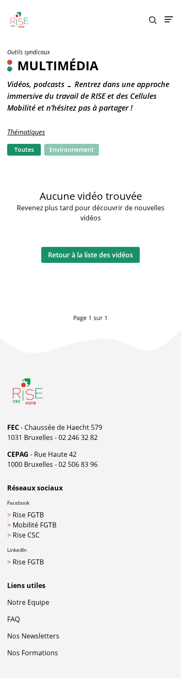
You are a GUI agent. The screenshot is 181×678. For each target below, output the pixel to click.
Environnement (71, 150)
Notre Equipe (28, 602)
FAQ (13, 619)
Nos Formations (32, 652)
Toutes (24, 150)
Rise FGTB (25, 514)
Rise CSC (23, 535)
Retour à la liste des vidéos (90, 255)
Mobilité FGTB (31, 525)
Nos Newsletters (33, 636)
